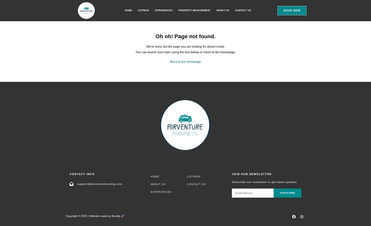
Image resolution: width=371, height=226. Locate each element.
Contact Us (243, 10)
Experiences (164, 10)
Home (128, 10)
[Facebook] (293, 216)
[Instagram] (301, 216)
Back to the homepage (185, 61)
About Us (222, 10)
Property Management (194, 10)
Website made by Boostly (105, 216)
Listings (143, 10)
